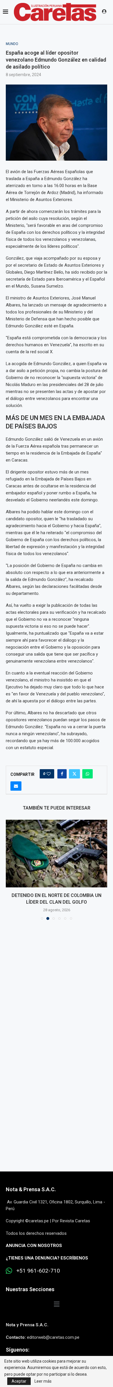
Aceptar (19, 1381)
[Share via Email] (15, 786)
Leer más (43, 1381)
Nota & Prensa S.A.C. (31, 1196)
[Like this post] (49, 773)
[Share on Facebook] (62, 773)
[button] (11, 873)
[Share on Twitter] (74, 773)
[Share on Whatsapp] (87, 773)
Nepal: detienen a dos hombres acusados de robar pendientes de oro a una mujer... (57, 902)
